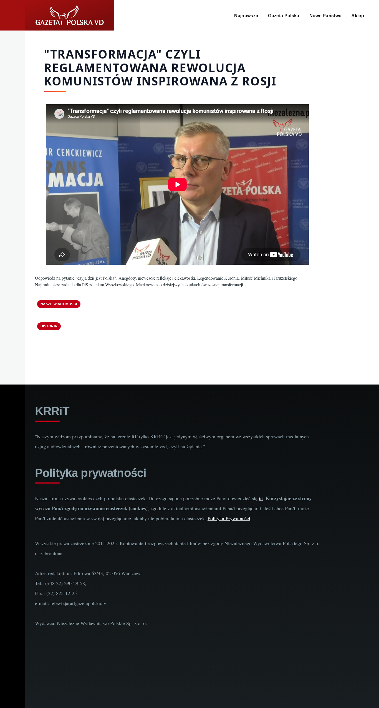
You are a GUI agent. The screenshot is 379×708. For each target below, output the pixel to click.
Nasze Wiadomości (59, 304)
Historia (49, 326)
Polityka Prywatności (229, 518)
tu (261, 498)
